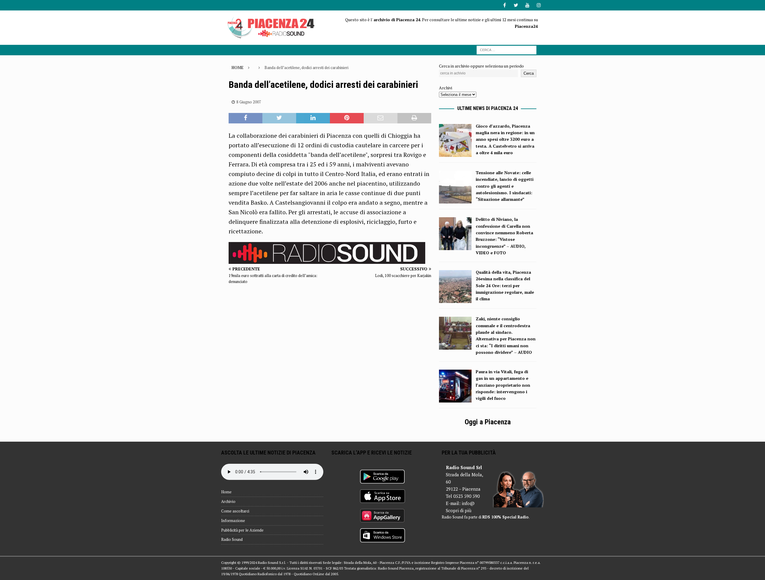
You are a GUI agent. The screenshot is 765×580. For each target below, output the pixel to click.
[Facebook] (504, 5)
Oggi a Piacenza (488, 422)
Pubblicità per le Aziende (242, 530)
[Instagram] (538, 5)
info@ (468, 503)
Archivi (445, 88)
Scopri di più (458, 510)
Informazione (233, 520)
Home (226, 492)
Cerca (529, 73)
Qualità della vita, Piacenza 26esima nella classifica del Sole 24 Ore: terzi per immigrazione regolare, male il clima (505, 285)
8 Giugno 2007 (248, 102)
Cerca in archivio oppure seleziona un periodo (481, 66)
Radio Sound (232, 539)
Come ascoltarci (235, 511)
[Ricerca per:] (506, 49)
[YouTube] (527, 5)
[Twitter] (516, 5)
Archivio (228, 501)
